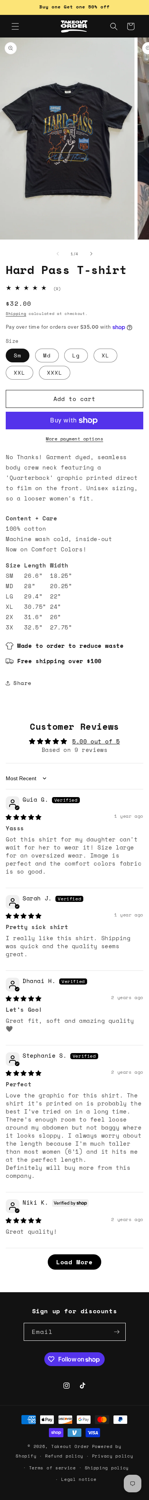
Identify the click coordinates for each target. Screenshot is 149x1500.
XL (105, 355)
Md (47, 355)
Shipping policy (107, 1468)
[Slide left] (57, 253)
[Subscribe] (117, 1332)
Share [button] (22, 683)
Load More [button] (74, 1262)
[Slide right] (91, 253)
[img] (24, 817)
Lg (76, 355)
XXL (19, 372)
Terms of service (52, 1468)
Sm (17, 355)
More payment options (74, 438)
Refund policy (64, 1456)
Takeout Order (70, 1446)
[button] (15, 26)
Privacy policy (112, 1456)
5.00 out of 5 (96, 741)
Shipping (16, 313)
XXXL (54, 372)
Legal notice (78, 1479)
